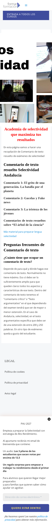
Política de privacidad (16, 382)
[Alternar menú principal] (26, 5)
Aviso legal (10, 393)
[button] (26, 15)
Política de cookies (15, 371)
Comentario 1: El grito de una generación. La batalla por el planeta (24, 187)
